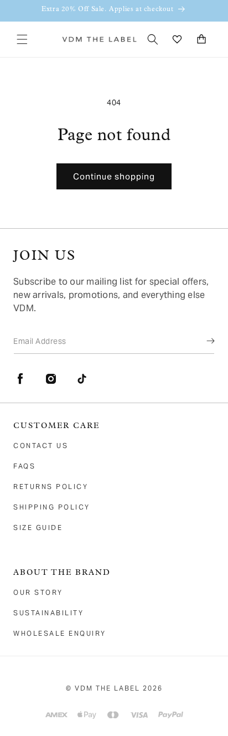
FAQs (24, 466)
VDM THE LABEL (107, 688)
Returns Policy (50, 486)
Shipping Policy (51, 507)
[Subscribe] (202, 340)
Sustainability (48, 613)
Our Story (38, 592)
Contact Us (40, 445)
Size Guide (38, 527)
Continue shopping (114, 176)
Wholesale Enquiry (59, 633)
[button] (22, 39)
